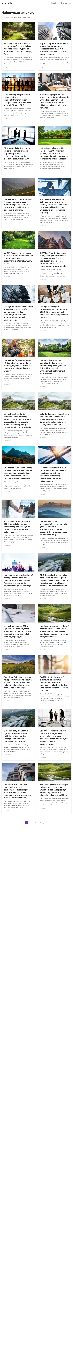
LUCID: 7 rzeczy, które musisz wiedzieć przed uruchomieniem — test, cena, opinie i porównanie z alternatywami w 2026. (18, 258)
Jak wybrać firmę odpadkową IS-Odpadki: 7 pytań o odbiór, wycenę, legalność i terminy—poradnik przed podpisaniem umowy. (18, 365)
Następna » (43, 823)
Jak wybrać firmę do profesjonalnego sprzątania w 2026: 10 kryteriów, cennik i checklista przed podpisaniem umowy (54, 312)
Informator (7, 3)
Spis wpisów (54, 3)
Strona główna (66, 3)
